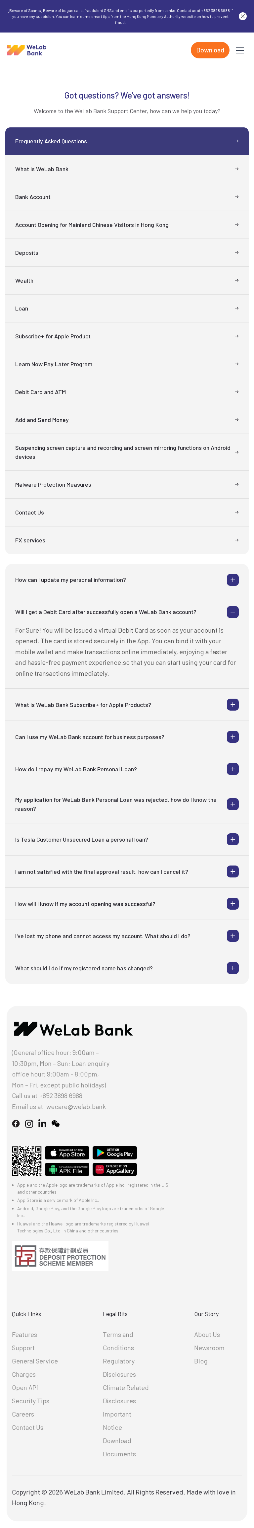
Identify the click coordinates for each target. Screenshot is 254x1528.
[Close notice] (243, 16)
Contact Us (27, 1427)
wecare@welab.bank (76, 1106)
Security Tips (30, 1401)
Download (210, 50)
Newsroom (209, 1348)
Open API (25, 1387)
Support (23, 1348)
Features (24, 1334)
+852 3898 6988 (60, 1095)
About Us (207, 1334)
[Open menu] (240, 50)
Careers (23, 1414)
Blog (201, 1361)
